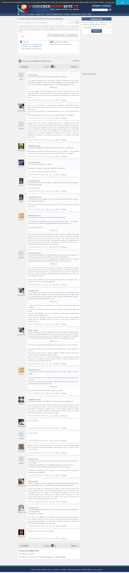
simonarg (21, 128)
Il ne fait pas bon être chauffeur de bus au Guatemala (40, 19)
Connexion (106, 6)
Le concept (55, 569)
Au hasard (30, 14)
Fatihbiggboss (21, 426)
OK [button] (122, 2)
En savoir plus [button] (109, 2)
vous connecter (46, 557)
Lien (50, 100)
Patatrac (31, 459)
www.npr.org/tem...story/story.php (31, 48)
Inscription (96, 6)
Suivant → (74, 66)
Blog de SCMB (86, 14)
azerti (21, 79)
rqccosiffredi (32, 162)
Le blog (49, 569)
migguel (21, 463)
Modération (75, 14)
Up (54, 100)
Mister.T (21, 220)
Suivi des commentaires (54, 14)
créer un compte (60, 557)
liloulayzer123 (21, 486)
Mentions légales (86, 569)
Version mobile (41, 569)
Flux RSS (63, 569)
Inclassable (44, 22)
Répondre (64, 100)
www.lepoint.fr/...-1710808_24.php (31, 44)
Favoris (67, 14)
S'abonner (76, 60)
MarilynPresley (21, 512)
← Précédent (24, 66)
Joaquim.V (28, 22)
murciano (31, 507)
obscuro (31, 74)
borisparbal (32, 180)
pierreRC (21, 257)
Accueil (33, 569)
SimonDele (21, 451)
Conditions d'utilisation (73, 569)
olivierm (21, 404)
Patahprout (21, 150)
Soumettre (40, 14)
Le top (23, 14)
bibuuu (21, 185)
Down (57, 100)
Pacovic (21, 167)
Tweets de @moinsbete (89, 74)
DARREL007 (32, 146)
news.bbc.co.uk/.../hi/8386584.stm (31, 46)
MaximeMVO (21, 111)
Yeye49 (21, 438)
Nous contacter (97, 569)
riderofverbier (33, 197)
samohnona (21, 536)
